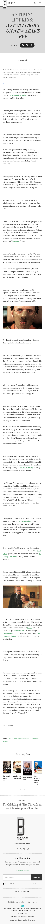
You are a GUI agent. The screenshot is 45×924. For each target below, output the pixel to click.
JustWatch (31, 916)
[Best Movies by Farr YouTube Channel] (27, 848)
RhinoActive (31, 920)
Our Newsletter (22, 858)
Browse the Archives (22, 870)
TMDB (16, 909)
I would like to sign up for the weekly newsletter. (21, 884)
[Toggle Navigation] (40, 3)
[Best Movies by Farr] (9, 3)
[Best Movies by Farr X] (20, 848)
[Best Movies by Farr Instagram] (24, 848)
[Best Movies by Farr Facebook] (17, 848)
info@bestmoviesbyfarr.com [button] (22, 843)
